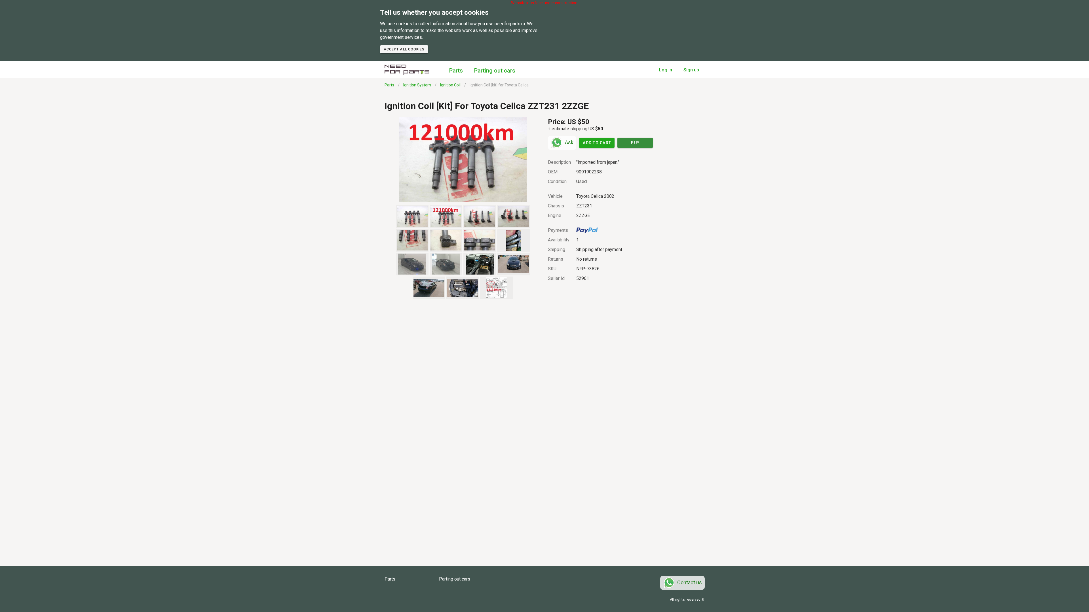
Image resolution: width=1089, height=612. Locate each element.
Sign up (691, 70)
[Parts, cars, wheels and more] (407, 70)
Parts (456, 70)
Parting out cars (494, 70)
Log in (665, 70)
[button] (463, 159)
